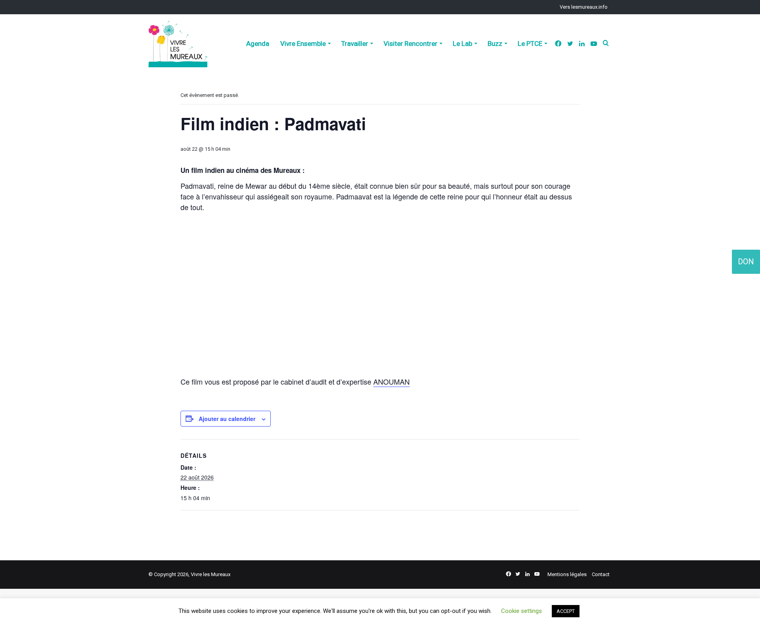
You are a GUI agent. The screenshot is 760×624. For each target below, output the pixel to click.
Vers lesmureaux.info (584, 7)
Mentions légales (567, 574)
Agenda (257, 43)
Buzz (495, 43)
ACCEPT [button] (566, 611)
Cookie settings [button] (521, 611)
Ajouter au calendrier (227, 419)
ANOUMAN (391, 381)
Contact (601, 574)
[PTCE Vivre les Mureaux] (177, 44)
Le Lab (462, 43)
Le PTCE (530, 43)
